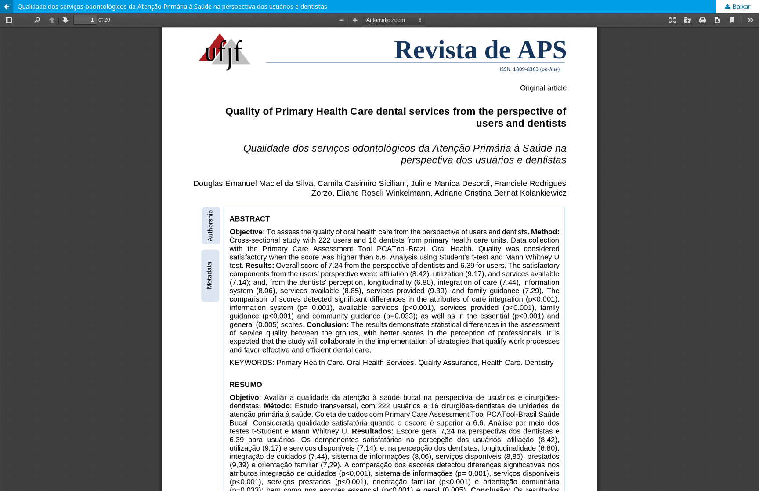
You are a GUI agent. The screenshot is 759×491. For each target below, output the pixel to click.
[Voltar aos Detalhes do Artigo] (6, 6)
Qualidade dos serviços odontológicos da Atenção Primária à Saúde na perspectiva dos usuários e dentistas (172, 6)
